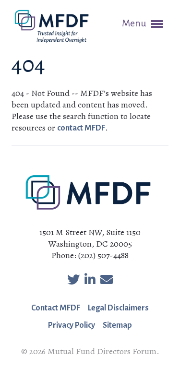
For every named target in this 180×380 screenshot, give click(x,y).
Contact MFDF (55, 308)
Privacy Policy (71, 325)
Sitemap (117, 325)
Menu (135, 23)
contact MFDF (81, 128)
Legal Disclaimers (118, 308)
